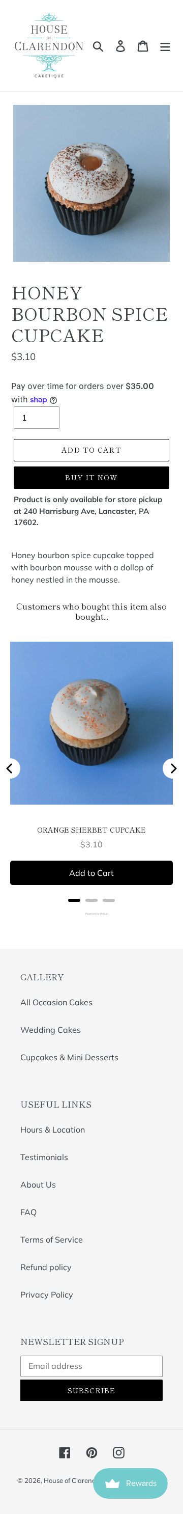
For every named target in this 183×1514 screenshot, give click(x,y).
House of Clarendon (74, 1480)
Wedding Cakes (50, 1030)
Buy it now (91, 477)
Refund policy (46, 1267)
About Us (38, 1184)
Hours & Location (52, 1129)
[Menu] (165, 46)
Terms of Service (51, 1239)
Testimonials (44, 1157)
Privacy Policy (46, 1294)
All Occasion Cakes (56, 1002)
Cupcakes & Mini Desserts (69, 1057)
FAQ (28, 1212)
